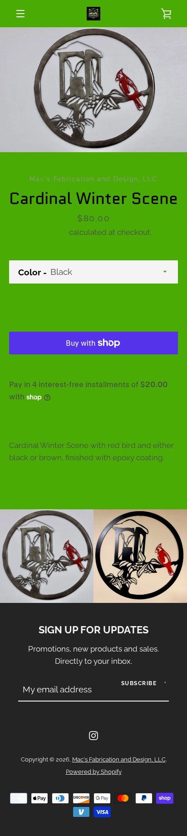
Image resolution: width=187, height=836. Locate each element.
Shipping (51, 232)
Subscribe (139, 683)
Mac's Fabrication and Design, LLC (119, 759)
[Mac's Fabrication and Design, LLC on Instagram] (93, 734)
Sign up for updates (93, 630)
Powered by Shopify (94, 771)
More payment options (93, 364)
